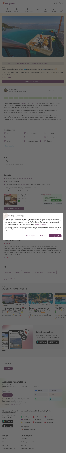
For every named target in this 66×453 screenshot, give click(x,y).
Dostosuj (42, 236)
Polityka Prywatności (40, 224)
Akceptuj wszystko (55, 236)
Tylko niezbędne (30, 236)
